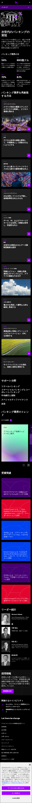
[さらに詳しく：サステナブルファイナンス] (16, 339)
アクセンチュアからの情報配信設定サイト (13, 723)
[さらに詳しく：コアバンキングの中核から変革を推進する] (16, 115)
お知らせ (3, 733)
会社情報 (3, 730)
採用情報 (3, 726)
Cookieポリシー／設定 (7, 759)
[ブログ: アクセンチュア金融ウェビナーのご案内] (14, 443)
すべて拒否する (16, 793)
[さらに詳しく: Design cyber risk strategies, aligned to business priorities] (16, 366)
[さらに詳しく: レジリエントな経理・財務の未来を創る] (16, 200)
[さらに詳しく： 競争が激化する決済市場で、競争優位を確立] (16, 145)
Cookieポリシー (6, 782)
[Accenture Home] (16, 2)
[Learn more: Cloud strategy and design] (16, 279)
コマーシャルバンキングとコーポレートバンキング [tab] (15, 391)
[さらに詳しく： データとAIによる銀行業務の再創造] (16, 224)
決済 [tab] (3, 404)
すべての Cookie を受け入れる (16, 788)
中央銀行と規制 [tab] (8, 395)
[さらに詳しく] (16, 173)
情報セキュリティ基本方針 (8, 749)
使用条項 (3, 756)
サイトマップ (5, 743)
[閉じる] (30, 765)
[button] (7, 691)
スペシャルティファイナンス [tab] (14, 400)
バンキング (4, 7)
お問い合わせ (5, 736)
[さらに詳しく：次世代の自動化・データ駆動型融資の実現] (16, 250)
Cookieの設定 (16, 798)
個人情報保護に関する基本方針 (10, 752)
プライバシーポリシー (7, 746)
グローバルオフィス (7, 739)
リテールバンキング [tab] (10, 386)
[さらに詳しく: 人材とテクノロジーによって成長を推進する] (16, 310)
